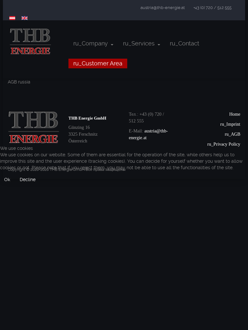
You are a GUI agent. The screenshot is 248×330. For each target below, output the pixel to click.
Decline (28, 179)
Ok (7, 179)
